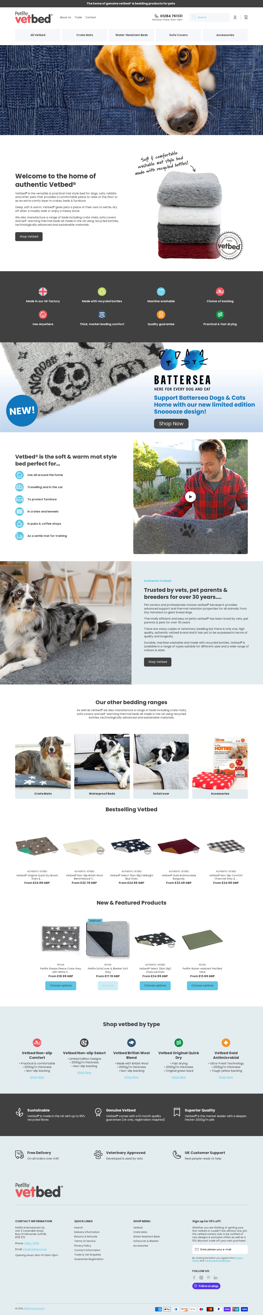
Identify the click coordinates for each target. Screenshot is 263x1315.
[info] (37, 850)
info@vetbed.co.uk (35, 1249)
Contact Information (87, 1250)
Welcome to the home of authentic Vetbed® (55, 180)
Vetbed (137, 1227)
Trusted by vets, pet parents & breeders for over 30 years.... (186, 593)
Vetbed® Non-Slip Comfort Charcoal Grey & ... (226, 877)
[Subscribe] (243, 1249)
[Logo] (34, 17)
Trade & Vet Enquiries (87, 1254)
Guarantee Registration (88, 1259)
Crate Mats (140, 1232)
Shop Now (37, 1077)
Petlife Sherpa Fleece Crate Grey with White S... (60, 970)
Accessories (140, 1245)
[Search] (193, 17)
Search (78, 1227)
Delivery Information (87, 1232)
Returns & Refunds (85, 1236)
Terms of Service (85, 1241)
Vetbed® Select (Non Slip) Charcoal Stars (155, 970)
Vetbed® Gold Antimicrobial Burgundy (179, 877)
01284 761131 (171, 16)
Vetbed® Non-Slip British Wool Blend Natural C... (84, 877)
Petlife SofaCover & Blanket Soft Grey (108, 970)
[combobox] (210, 17)
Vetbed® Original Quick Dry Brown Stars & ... (37, 877)
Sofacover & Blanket (146, 1241)
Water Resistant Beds (146, 1236)
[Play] (190, 496)
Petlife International (34, 1308)
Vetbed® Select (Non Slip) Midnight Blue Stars (131, 877)
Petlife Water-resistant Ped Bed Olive (202, 970)
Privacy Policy (82, 1245)
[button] (246, 17)
